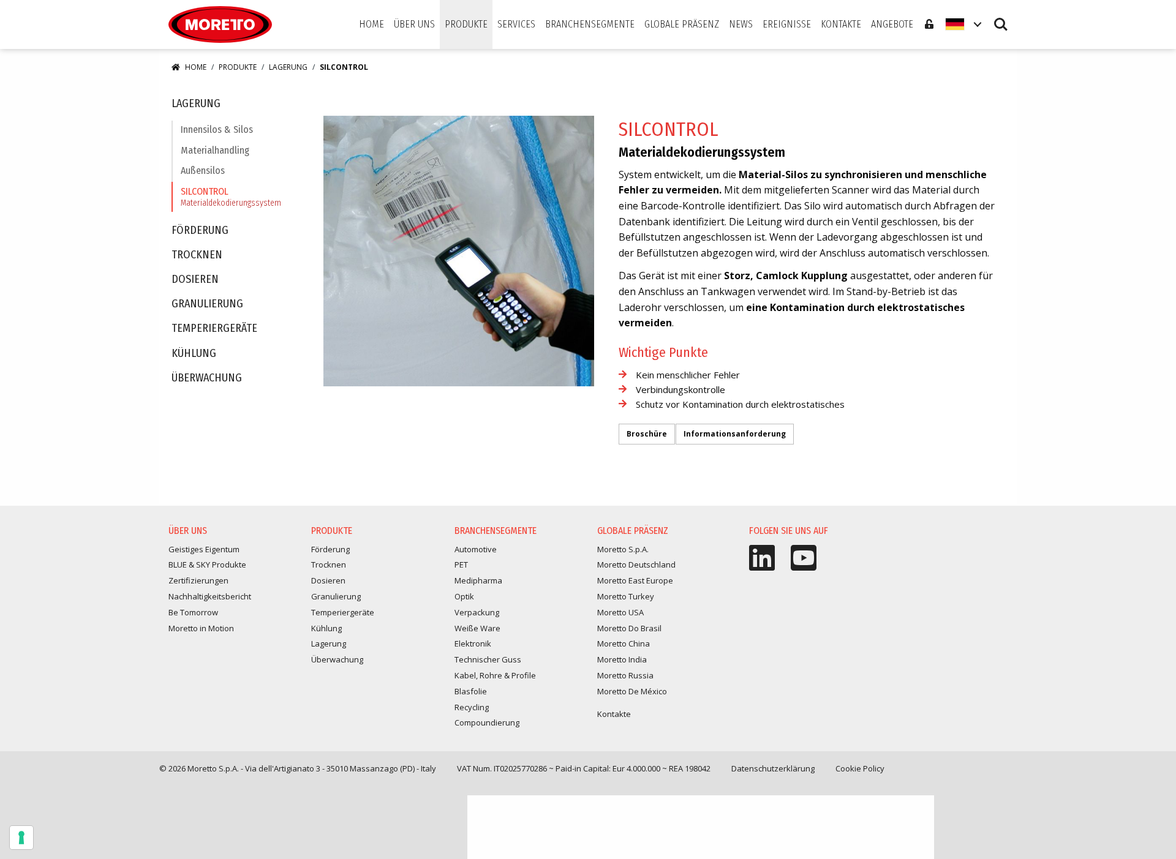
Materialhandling (215, 150)
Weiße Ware (477, 628)
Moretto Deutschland (636, 564)
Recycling (471, 707)
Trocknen (197, 255)
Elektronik (472, 643)
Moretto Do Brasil (629, 628)
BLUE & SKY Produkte (207, 564)
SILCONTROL (231, 197)
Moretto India (622, 659)
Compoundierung (486, 722)
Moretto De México (632, 691)
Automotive (475, 549)
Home (195, 67)
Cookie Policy (859, 768)
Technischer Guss (487, 659)
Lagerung (288, 67)
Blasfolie (470, 691)
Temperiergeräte (214, 328)
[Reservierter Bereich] (929, 24)
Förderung (200, 230)
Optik (464, 596)
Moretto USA (620, 612)
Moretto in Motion (201, 628)
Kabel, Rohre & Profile (495, 675)
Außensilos (203, 170)
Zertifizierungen (198, 580)
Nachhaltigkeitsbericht (209, 596)
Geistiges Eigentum (203, 549)
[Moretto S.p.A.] (220, 24)
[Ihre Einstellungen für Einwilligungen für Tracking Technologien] (21, 837)
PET (461, 564)
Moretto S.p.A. (623, 549)
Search (1000, 18)
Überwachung (207, 378)
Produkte (238, 67)
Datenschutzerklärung (773, 768)
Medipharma (478, 580)
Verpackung (476, 612)
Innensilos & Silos (217, 129)
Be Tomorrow (193, 612)
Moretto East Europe (635, 580)
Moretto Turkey (625, 596)
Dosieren (195, 279)
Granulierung (207, 304)
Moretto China (623, 643)
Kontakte (614, 713)
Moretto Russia (625, 675)
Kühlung (194, 353)
